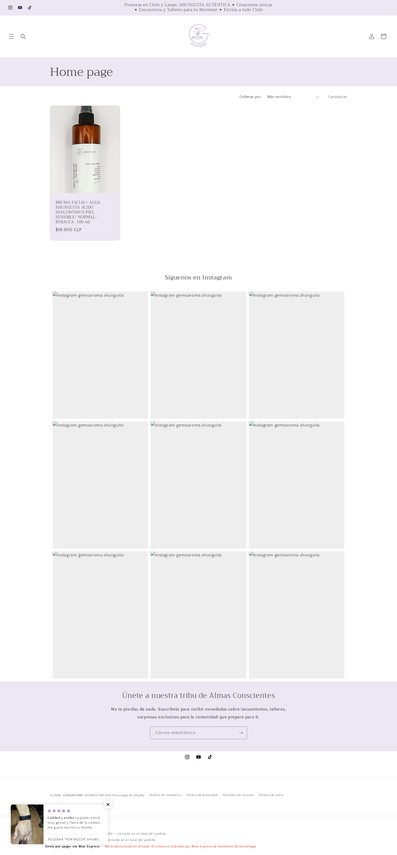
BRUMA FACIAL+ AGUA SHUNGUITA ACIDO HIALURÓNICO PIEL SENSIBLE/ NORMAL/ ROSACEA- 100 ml (78, 212)
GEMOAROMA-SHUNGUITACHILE (87, 795)
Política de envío (271, 795)
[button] (11, 36)
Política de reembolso (165, 795)
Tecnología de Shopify (128, 795)
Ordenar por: (251, 97)
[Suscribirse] (241, 732)
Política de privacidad (202, 795)
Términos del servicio (238, 795)
